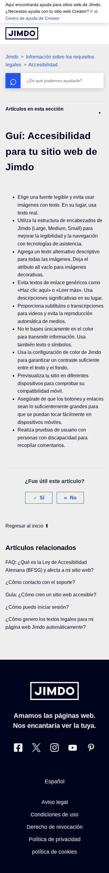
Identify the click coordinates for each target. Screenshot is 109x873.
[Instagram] (54, 749)
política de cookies (54, 852)
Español (54, 781)
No (73, 497)
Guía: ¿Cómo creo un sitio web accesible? (50, 594)
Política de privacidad (55, 839)
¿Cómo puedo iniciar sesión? (37, 607)
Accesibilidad (43, 64)
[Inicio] (21, 33)
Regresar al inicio (24, 525)
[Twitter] (36, 749)
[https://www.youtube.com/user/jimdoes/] (72, 749)
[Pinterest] (91, 749)
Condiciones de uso (54, 814)
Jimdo (11, 56)
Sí (42, 497)
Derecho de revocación (55, 827)
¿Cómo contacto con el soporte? (40, 582)
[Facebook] (18, 749)
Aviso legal (54, 802)
